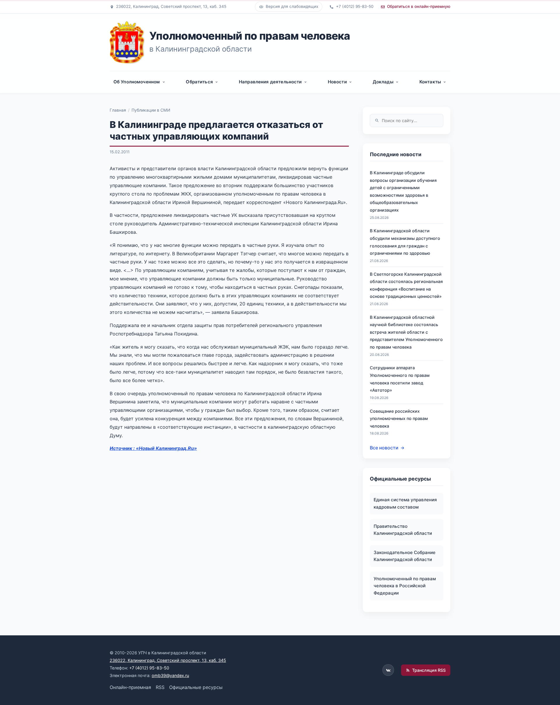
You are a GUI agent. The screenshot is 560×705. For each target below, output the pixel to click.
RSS (160, 687)
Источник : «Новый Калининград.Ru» (153, 448)
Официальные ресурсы (196, 687)
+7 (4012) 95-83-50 (149, 667)
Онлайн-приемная (130, 687)
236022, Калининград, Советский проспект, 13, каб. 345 (168, 660)
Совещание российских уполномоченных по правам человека (399, 418)
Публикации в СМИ (151, 110)
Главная (118, 110)
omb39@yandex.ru (170, 675)
